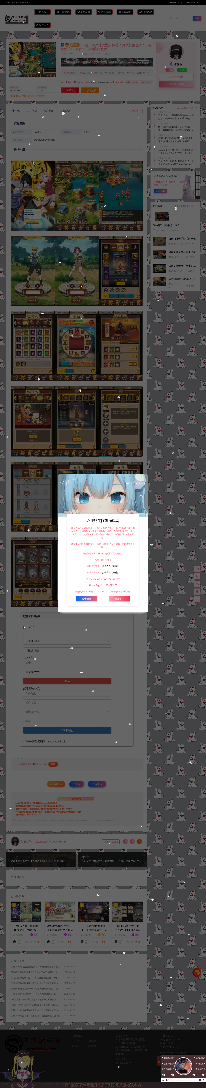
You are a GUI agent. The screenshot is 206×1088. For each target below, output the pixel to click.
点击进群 (86, 598)
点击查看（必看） (110, 566)
